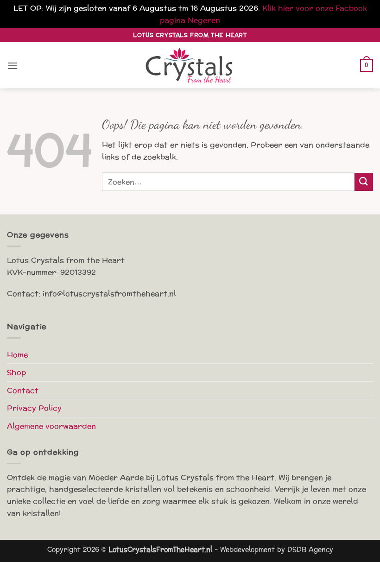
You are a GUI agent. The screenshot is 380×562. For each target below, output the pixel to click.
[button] (12, 65)
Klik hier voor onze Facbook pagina (263, 14)
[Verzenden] (364, 182)
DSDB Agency (310, 549)
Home (17, 354)
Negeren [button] (204, 20)
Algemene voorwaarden (51, 426)
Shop (16, 372)
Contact (22, 390)
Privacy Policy (34, 408)
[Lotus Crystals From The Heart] (190, 65)
